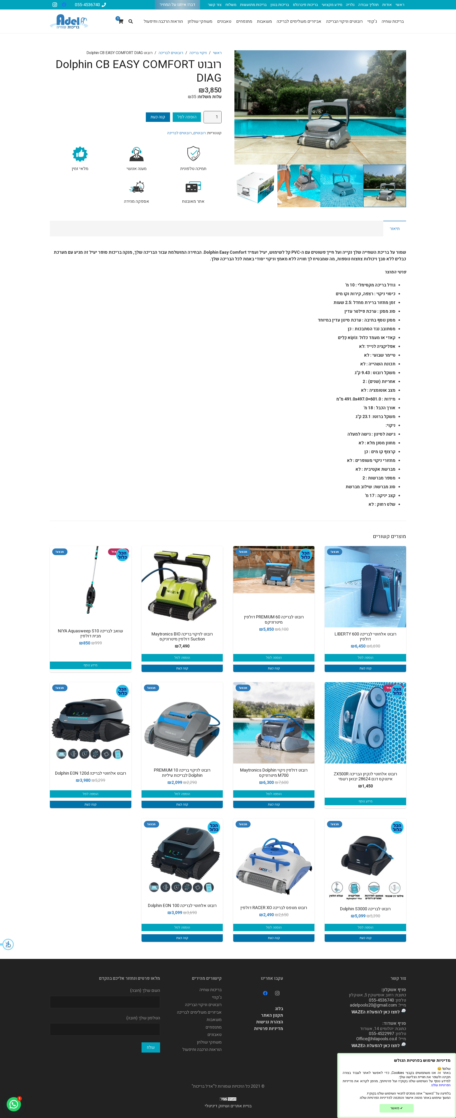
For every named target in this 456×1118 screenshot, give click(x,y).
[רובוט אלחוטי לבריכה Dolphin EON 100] (182, 857)
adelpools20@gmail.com (373, 1005)
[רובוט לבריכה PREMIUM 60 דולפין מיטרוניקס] (274, 569)
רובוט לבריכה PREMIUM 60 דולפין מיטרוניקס (274, 620)
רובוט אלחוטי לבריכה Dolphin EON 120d (90, 773)
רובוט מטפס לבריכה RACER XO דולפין (273, 908)
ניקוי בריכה (198, 53)
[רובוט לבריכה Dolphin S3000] (365, 860)
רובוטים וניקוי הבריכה (203, 1005)
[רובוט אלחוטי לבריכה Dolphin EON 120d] (90, 723)
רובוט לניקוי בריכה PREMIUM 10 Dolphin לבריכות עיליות (182, 773)
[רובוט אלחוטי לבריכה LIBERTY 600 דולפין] (365, 586)
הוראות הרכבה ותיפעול (202, 1049)
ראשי (217, 53)
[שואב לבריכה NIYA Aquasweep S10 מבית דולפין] (90, 580)
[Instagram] (54, 4)
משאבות (214, 1020)
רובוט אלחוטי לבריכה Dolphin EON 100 (182, 905)
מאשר (396, 1108)
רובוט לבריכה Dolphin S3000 (365, 909)
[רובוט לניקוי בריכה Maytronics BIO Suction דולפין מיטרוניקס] (182, 586)
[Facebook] (64, 4)
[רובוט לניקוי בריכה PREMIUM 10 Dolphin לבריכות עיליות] (182, 723)
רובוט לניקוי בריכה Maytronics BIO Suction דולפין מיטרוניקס (182, 637)
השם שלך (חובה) (145, 990)
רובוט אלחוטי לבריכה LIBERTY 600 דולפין (365, 637)
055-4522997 (381, 1034)
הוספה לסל (186, 117)
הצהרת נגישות (269, 1022)
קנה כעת (158, 117)
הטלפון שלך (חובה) (143, 1018)
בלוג (279, 1009)
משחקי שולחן (209, 1042)
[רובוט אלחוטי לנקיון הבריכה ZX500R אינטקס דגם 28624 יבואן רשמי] (365, 723)
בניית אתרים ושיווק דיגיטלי (228, 1106)
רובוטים (199, 133)
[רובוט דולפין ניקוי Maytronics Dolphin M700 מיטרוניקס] (274, 723)
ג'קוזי (217, 997)
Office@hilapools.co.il (376, 1039)
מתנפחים (213, 1027)
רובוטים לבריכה (171, 53)
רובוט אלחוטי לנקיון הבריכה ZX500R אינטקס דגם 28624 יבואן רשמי (365, 776)
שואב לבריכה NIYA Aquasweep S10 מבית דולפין (90, 634)
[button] (7, 944)
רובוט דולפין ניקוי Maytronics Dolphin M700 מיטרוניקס (274, 773)
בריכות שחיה (211, 990)
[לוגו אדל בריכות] (69, 21)
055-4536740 (381, 1000)
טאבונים (214, 1034)
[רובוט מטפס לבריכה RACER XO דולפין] (274, 859)
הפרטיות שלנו (441, 1085)
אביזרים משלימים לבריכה (199, 1012)
